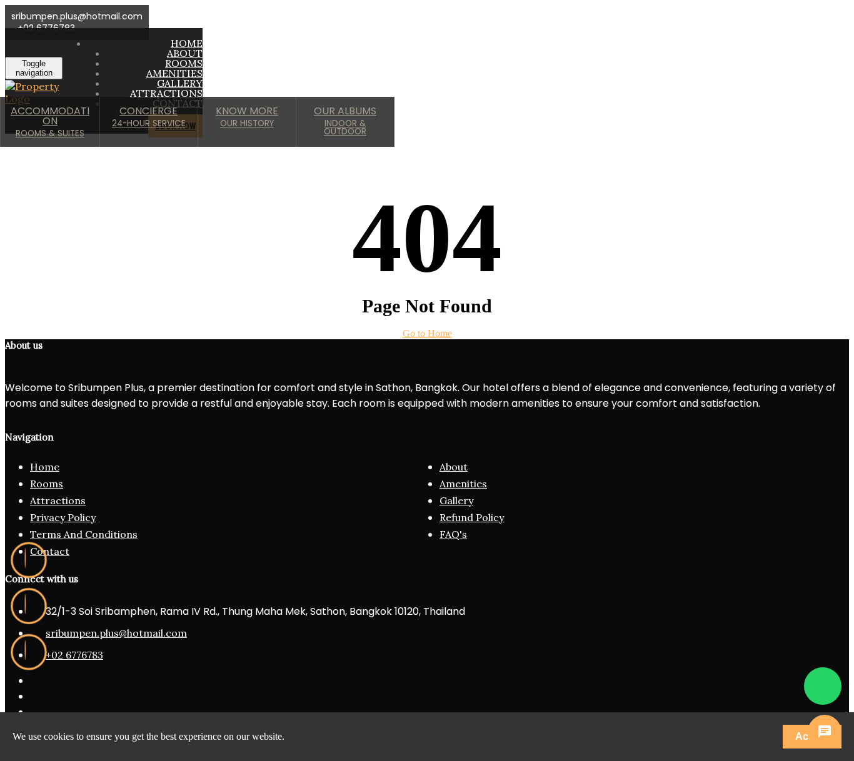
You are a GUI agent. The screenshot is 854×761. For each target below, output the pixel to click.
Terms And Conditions (84, 534)
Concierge (149, 116)
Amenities (463, 483)
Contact (49, 551)
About (454, 466)
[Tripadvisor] (29, 606)
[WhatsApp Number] (822, 686)
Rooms (46, 483)
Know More (247, 116)
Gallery (456, 500)
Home (44, 466)
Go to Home (427, 333)
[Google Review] (29, 560)
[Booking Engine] (29, 652)
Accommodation (50, 121)
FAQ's (453, 534)
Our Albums (345, 120)
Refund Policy (472, 517)
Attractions (58, 500)
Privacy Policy (63, 517)
